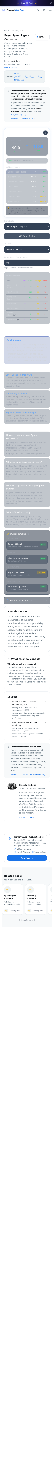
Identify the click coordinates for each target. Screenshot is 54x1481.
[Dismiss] (46, 835)
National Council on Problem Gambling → (29, 774)
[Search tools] (38, 10)
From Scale (9, 221)
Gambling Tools (17, 30)
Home (6, 30)
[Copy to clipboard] (45, 132)
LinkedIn (31, 817)
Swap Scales (29, 236)
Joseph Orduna (13, 61)
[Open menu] (50, 10)
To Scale (7, 243)
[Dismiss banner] (51, 3)
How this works (11, 67)
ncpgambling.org (18, 114)
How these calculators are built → (23, 118)
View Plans (25, 858)
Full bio (22, 817)
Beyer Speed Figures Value (16, 257)
